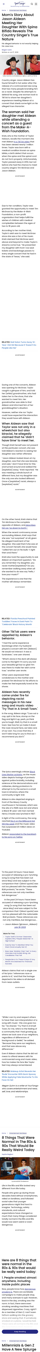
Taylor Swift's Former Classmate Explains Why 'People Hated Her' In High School (19, 939)
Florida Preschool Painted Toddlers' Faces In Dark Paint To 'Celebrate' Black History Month (18, 621)
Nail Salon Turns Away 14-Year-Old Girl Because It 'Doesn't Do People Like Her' (19, 345)
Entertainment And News (18, 10)
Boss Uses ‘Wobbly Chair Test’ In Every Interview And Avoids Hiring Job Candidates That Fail (20, 953)
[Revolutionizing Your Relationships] (20, 4)
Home (4, 10)
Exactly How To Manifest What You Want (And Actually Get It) (19, 946)
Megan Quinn (7, 50)
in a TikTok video (22, 141)
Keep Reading (20, 1332)
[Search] (31, 4)
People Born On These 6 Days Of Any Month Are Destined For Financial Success (20, 961)
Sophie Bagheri (7, 1154)
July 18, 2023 (20, 927)
